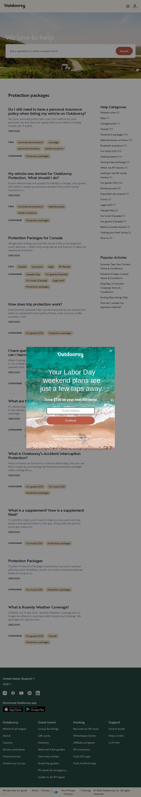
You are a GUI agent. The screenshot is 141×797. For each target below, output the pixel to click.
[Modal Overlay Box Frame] (70, 398)
